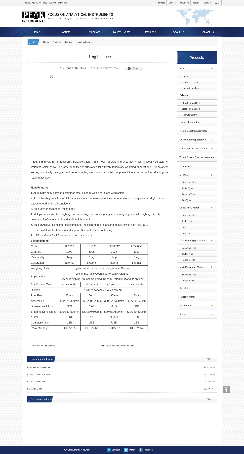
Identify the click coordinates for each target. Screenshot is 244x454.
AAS (180, 68)
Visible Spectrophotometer (192, 131)
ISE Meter (183, 288)
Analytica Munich (37, 382)
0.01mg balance (48, 346)
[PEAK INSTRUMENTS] (122, 7)
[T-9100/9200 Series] (158, 411)
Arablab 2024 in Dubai (39, 367)
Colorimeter (184, 305)
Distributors (93, 32)
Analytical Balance (191, 103)
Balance (68, 42)
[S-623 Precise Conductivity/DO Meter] (83, 411)
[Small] (83, 68)
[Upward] (226, 389)
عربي (217, 3)
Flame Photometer (188, 122)
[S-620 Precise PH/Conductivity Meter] (196, 411)
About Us (178, 32)
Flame (185, 76)
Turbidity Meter (186, 296)
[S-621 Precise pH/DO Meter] (121, 411)
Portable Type (188, 194)
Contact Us (207, 32)
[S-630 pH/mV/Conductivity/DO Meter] (46, 411)
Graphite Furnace (190, 82)
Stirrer (181, 314)
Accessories (184, 166)
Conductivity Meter (188, 207)
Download (150, 32)
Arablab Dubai (35, 389)
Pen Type (186, 200)
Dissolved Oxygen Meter (191, 240)
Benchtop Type (189, 182)
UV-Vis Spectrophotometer (192, 139)
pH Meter (183, 175)
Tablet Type (187, 188)
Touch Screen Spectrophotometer (196, 157)
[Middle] (75, 68)
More (209, 359)
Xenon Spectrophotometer (192, 148)
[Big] (69, 68)
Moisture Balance (190, 115)
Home (36, 32)
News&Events (121, 32)
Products (65, 32)
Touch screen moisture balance (120, 346)
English (172, 3)
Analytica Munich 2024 (39, 374)
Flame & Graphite (190, 88)
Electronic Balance (84, 42)
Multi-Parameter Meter (190, 267)
